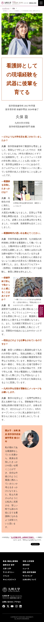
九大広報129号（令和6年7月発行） (23, 537)
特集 (13, 8)
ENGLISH (32, 3)
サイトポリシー (8, 572)
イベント (6, 576)
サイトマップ (27, 576)
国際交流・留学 (8, 565)
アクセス (17, 602)
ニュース (26, 568)
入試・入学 (7, 568)
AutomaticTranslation (41, 311)
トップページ (5, 8)
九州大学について (29, 579)
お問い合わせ (7, 602)
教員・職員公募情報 (10, 561)
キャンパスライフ (9, 579)
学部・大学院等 (28, 561)
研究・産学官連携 (29, 572)
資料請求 (26, 565)
